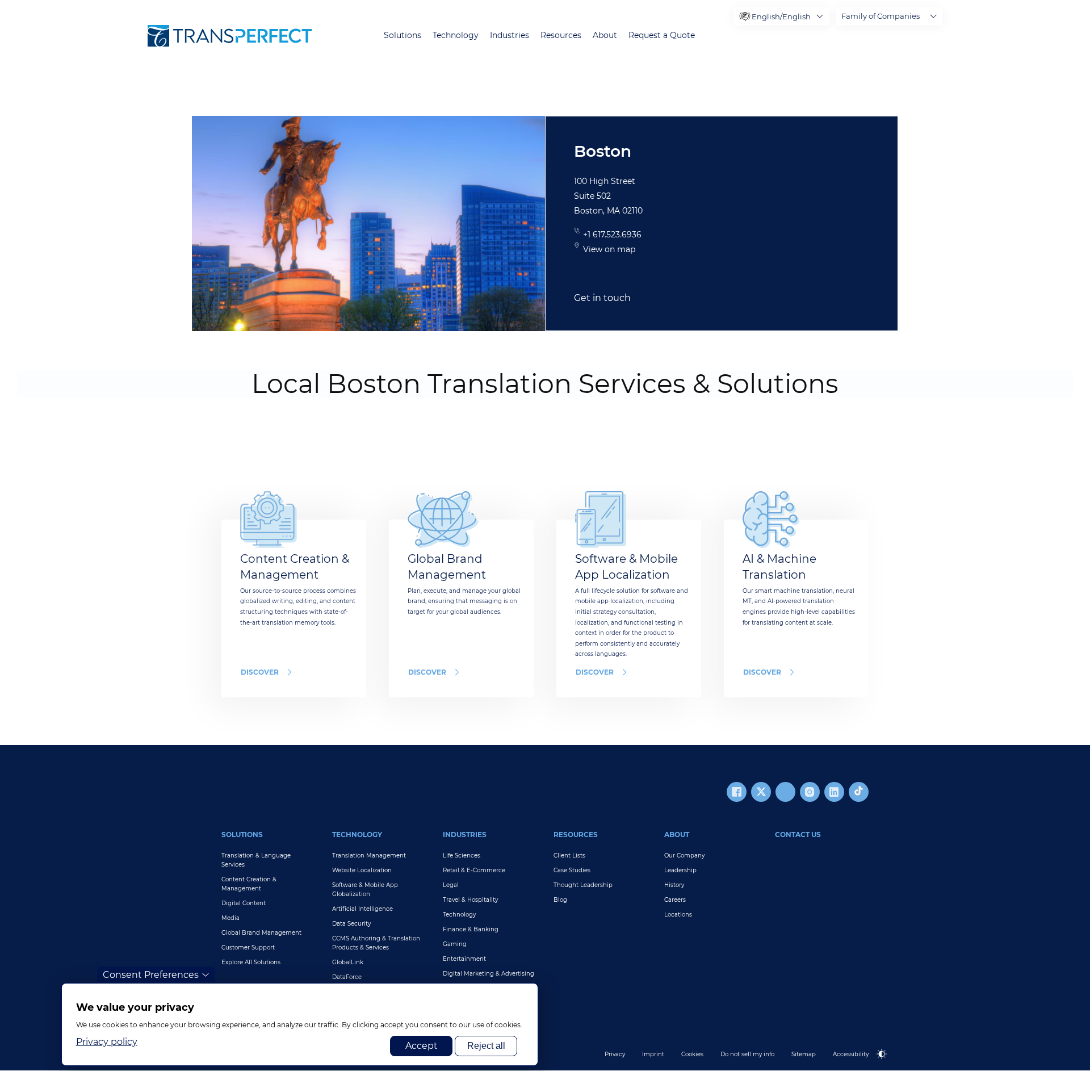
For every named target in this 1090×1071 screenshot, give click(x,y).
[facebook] (737, 792)
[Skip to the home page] (230, 36)
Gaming (455, 944)
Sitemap (803, 1054)
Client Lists (569, 855)
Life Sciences (461, 855)
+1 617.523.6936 (612, 234)
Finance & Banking (470, 929)
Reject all (486, 1046)
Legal (451, 885)
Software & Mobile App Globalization (365, 889)
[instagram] (810, 792)
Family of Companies (880, 15)
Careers (675, 899)
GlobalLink (347, 962)
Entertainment (464, 959)
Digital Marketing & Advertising (488, 973)
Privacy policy (106, 1041)
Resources (560, 35)
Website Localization (362, 870)
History (674, 885)
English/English (781, 16)
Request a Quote (661, 35)
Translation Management (369, 855)
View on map (609, 249)
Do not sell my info (747, 1054)
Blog (560, 899)
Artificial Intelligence (362, 909)
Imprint (653, 1054)
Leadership (680, 870)
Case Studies (572, 870)
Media (230, 918)
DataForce (347, 977)
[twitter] (761, 792)
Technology (456, 35)
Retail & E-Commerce (474, 870)
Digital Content (243, 903)
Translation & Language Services (256, 860)
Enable (887, 1063)
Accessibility (851, 1054)
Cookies (692, 1054)
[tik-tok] (859, 792)
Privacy (615, 1054)
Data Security (351, 923)
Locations (678, 914)
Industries (509, 35)
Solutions (402, 35)
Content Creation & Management (248, 884)
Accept (421, 1045)
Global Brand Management (261, 932)
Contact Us (798, 834)
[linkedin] (834, 792)
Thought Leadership (583, 885)
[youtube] (785, 792)
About (605, 35)
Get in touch (602, 297)
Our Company (684, 855)
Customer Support (248, 947)
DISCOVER (260, 672)
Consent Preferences (151, 974)
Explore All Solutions (250, 962)
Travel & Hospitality (470, 899)
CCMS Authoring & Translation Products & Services (376, 943)
